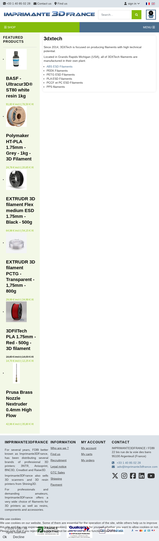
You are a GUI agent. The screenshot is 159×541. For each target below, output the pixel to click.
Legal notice (58, 466)
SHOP (11, 27)
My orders (87, 460)
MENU (147, 27)
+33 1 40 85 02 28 (18, 3)
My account (88, 448)
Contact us (44, 3)
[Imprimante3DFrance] (49, 14)
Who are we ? (60, 448)
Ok (5, 537)
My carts (86, 454)
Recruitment (58, 460)
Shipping (56, 478)
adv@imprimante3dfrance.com (136, 466)
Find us (62, 3)
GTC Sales (58, 472)
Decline (18, 537)
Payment (56, 484)
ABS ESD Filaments (59, 66)
